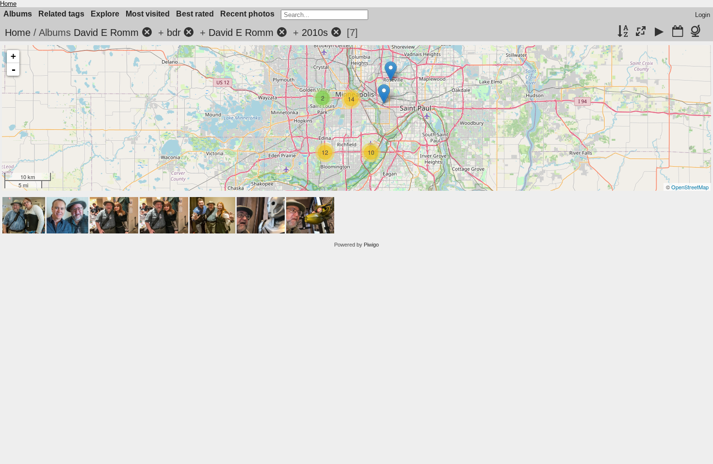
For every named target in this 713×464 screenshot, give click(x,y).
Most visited (148, 14)
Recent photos (247, 14)
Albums (17, 14)
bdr (174, 32)
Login (702, 14)
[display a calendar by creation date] (677, 32)
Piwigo (371, 245)
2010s (315, 32)
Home (8, 3)
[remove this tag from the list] (147, 32)
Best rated (195, 14)
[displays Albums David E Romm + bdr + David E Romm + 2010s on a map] (697, 32)
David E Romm (106, 32)
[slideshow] (659, 32)
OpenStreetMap (690, 187)
